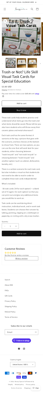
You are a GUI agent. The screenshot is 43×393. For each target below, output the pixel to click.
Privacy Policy (10, 301)
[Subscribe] (35, 332)
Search (7, 279)
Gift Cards (8, 296)
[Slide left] (2, 63)
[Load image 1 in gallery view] (10, 63)
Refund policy (19, 384)
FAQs (7, 290)
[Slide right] (40, 63)
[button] (4, 9)
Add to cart (21, 233)
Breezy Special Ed (20, 381)
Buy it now (21, 110)
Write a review (21, 258)
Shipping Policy (11, 306)
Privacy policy (30, 384)
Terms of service (16, 388)
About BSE (9, 285)
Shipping (4, 90)
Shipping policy (29, 388)
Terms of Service (11, 317)
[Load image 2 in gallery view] (21, 63)
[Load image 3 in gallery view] (32, 63)
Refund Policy (10, 311)
